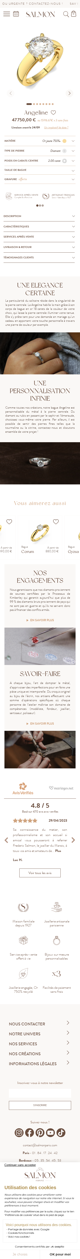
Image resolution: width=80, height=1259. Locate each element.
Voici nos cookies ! (19, 1236)
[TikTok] (60, 1132)
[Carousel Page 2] (34, 104)
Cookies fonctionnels (21, 1232)
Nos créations (25, 1054)
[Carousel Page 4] (40, 104)
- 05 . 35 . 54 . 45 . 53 (40, 1160)
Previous (7, 840)
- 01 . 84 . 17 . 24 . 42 (40, 1152)
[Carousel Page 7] (49, 104)
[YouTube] (50, 1132)
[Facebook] (29, 1132)
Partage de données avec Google (28, 1229)
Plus (58, 850)
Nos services (23, 1044)
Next (73, 840)
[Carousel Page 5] (43, 104)
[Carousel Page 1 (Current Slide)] (29, 104)
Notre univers (24, 1034)
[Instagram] (19, 1132)
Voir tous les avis (40, 873)
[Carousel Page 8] (53, 104)
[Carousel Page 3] (37, 104)
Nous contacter (27, 1024)
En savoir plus (42, 620)
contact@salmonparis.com (40, 1145)
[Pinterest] (40, 1132)
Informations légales (33, 1064)
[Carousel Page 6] (46, 104)
